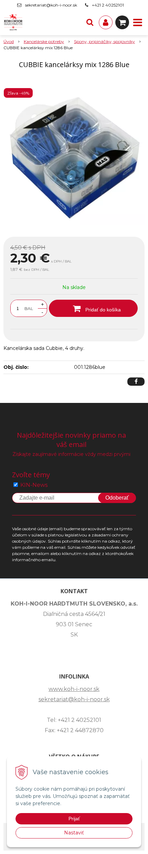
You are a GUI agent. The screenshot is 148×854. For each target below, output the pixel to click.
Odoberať (117, 498)
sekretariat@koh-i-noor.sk (51, 5)
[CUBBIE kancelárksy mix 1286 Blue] (74, 154)
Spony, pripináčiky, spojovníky (104, 41)
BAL (28, 308)
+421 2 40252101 (108, 5)
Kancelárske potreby (44, 41)
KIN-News (33, 485)
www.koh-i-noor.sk (74, 689)
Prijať (74, 818)
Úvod (8, 41)
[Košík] (122, 22)
